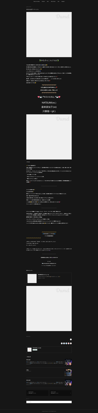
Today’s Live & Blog (36, 1)
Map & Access (53, 1)
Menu (48, 1)
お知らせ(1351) (28, 336)
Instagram (63, 1)
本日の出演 (28, 359)
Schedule (43, 1)
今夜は (27, 369)
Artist (58, 1)
